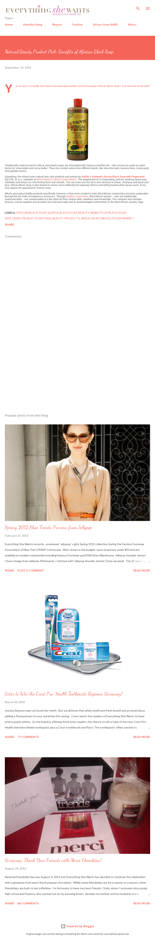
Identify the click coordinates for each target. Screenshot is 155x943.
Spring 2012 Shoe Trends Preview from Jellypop (48, 527)
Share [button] (9, 224)
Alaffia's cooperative (77, 196)
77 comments (28, 737)
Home (9, 24)
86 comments (28, 903)
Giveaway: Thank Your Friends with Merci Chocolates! (53, 860)
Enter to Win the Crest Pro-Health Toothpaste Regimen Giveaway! (64, 694)
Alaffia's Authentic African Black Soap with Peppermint (113, 176)
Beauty (57, 24)
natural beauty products (59, 218)
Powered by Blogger (80, 926)
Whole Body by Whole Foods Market (56, 179)
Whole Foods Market (117, 218)
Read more (141, 570)
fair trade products (21, 218)
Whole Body (90, 218)
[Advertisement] (77, 372)
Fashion (77, 24)
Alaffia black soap (62, 212)
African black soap (31, 212)
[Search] (138, 7)
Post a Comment (31, 570)
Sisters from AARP (105, 24)
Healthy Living (32, 24)
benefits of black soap (108, 212)
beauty (83, 212)
